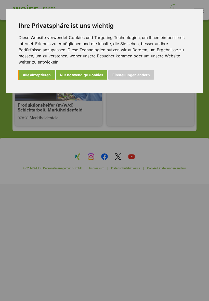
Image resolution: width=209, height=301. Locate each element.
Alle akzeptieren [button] (37, 75)
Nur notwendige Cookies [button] (81, 75)
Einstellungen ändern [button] (131, 75)
